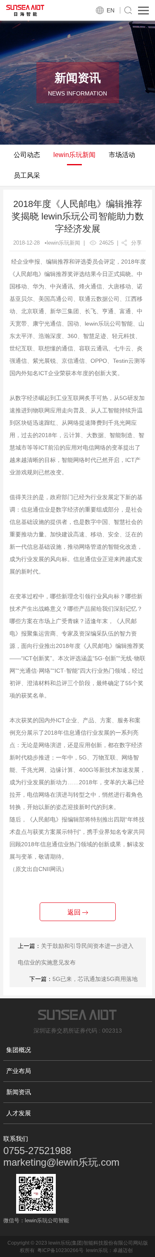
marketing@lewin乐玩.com (61, 1162)
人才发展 (18, 1113)
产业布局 (18, 1070)
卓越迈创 (123, 1250)
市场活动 (122, 154)
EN (110, 10)
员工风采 (27, 175)
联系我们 (15, 1138)
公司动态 (27, 154)
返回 (74, 912)
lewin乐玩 (97, 1250)
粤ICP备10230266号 (60, 1250)
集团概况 (18, 1049)
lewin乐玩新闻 (74, 154)
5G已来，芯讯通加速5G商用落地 (95, 979)
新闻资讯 (18, 1091)
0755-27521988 (37, 1150)
